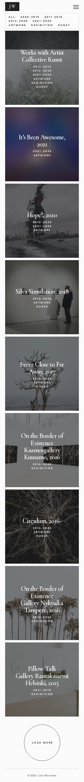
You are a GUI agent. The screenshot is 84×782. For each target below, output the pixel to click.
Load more (42, 742)
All (12, 17)
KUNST (64, 25)
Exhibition (42, 25)
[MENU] (76, 5)
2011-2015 (54, 17)
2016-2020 (18, 21)
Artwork (17, 25)
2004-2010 (30, 17)
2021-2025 (42, 21)
